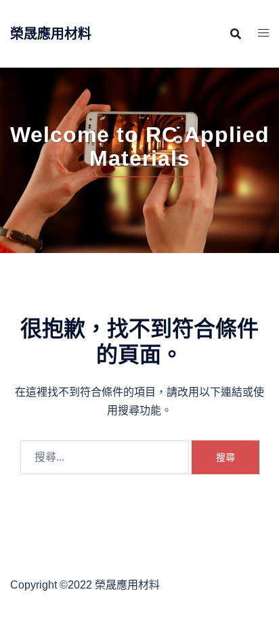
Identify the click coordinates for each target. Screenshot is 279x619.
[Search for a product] (235, 33)
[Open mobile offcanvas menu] (263, 33)
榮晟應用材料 (50, 33)
